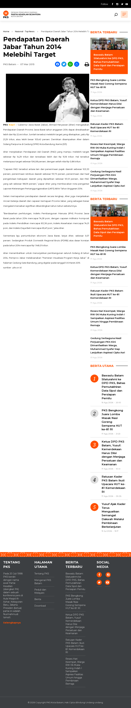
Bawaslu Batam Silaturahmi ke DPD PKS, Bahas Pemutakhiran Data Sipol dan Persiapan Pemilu (113, 387)
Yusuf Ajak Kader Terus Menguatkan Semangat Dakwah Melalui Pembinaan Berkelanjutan (114, 515)
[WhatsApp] (70, 64)
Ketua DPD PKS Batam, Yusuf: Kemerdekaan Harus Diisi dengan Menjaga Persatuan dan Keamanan (113, 453)
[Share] (76, 64)
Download (40, 605)
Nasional (19, 31)
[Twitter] (64, 64)
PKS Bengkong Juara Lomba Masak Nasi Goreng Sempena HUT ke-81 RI (112, 420)
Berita (37, 599)
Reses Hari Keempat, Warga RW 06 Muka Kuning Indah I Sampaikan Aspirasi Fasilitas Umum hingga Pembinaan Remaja (75, 671)
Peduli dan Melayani (40, 591)
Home (6, 31)
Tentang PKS (41, 573)
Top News (29, 31)
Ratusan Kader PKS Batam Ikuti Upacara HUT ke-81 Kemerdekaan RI (113, 484)
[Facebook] (57, 64)
